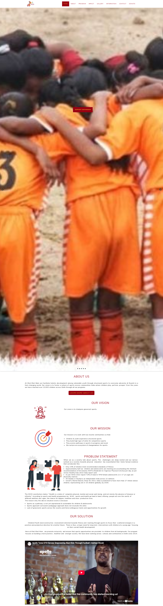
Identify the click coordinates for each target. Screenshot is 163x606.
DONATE (132, 4)
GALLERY (100, 4)
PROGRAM (82, 4)
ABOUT (73, 4)
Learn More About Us (81, 393)
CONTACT (122, 4)
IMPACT (91, 4)
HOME (65, 4)
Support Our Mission (83, 107)
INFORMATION (111, 4)
